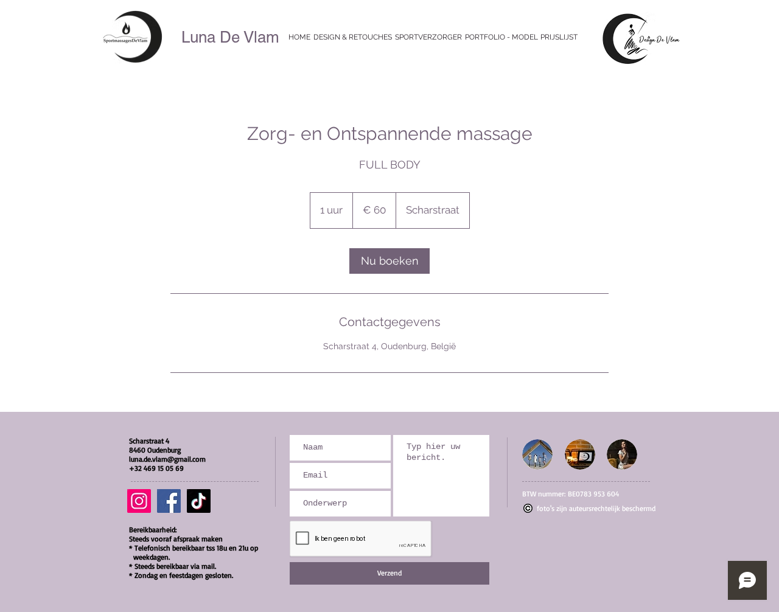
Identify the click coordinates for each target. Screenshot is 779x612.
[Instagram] (139, 501)
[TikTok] (199, 501)
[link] (389, 261)
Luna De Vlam (230, 37)
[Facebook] (169, 501)
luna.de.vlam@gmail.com (167, 459)
